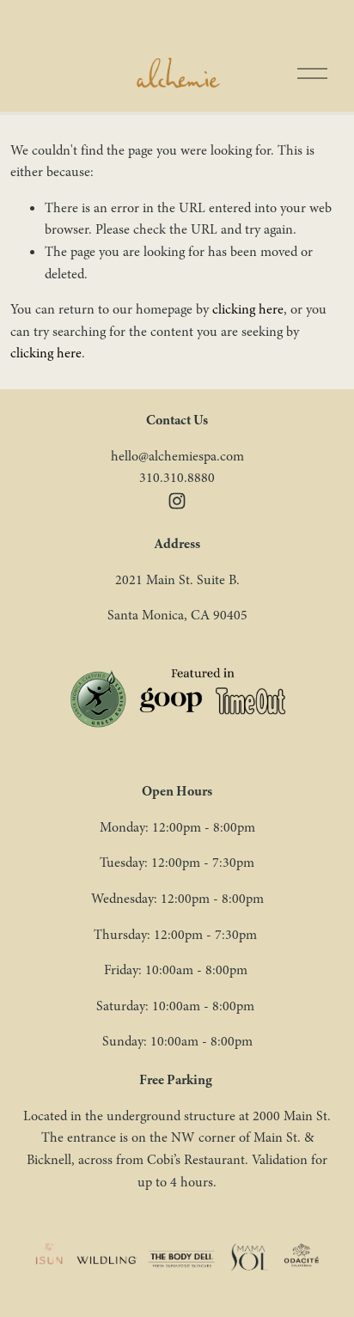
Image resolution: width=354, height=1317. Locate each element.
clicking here (248, 309)
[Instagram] (177, 500)
